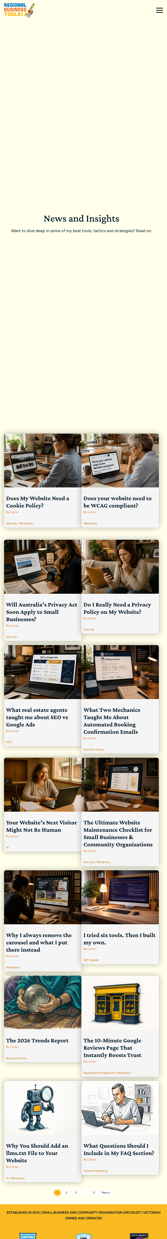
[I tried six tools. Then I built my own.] (120, 917)
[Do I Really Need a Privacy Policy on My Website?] (120, 587)
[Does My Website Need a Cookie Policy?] (42, 481)
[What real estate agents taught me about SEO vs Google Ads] (42, 695)
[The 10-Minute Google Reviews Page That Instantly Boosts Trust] (120, 1026)
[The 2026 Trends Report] (42, 1019)
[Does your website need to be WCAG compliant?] (120, 481)
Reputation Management (99, 1073)
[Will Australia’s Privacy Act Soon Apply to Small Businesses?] (42, 590)
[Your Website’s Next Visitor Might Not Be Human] (42, 805)
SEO (9, 742)
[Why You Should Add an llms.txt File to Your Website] (42, 1131)
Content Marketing (96, 1171)
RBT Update (91, 960)
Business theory (94, 749)
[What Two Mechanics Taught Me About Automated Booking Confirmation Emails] (120, 699)
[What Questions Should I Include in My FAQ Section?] (120, 1128)
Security (11, 523)
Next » (106, 1192)
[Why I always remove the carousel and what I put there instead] (42, 921)
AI (7, 847)
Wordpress (26, 523)
